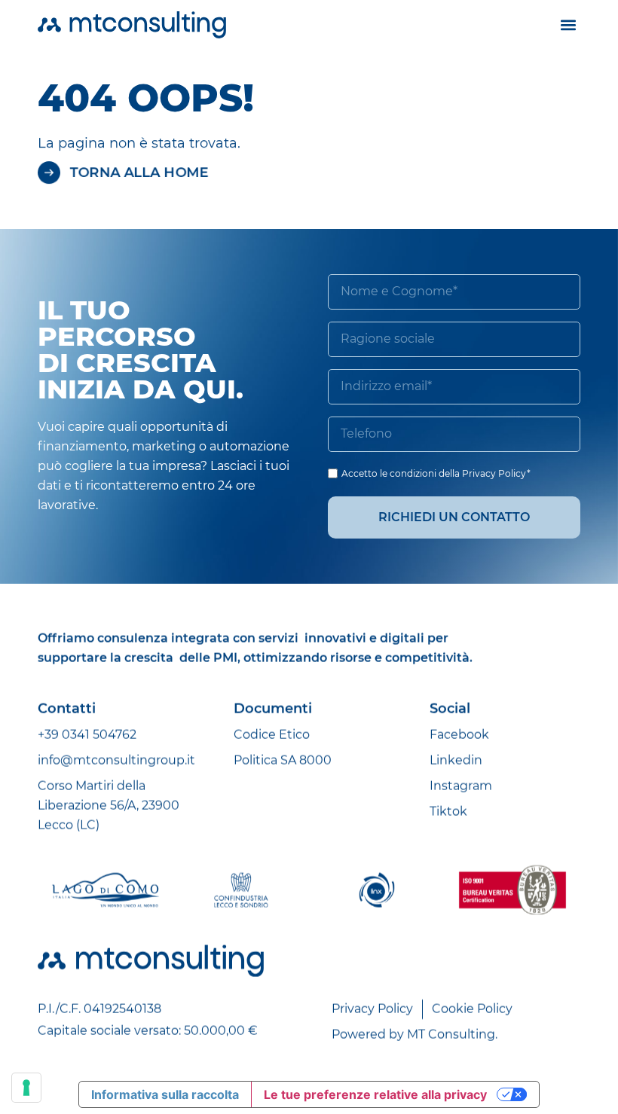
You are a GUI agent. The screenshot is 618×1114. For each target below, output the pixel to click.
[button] (567, 24)
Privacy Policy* (496, 473)
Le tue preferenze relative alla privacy (375, 1094)
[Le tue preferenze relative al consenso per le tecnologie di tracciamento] (26, 1087)
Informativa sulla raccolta (165, 1094)
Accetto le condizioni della (436, 473)
